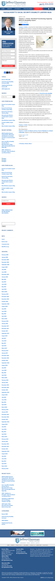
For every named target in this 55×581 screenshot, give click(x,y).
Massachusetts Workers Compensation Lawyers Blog (7, 117)
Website (9, 8)
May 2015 (4, 402)
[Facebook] (5, 73)
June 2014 (4, 429)
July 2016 (4, 367)
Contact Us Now (8, 65)
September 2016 (5, 362)
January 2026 (5, 257)
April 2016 (4, 375)
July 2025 (4, 269)
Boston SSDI (25, 134)
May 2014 (4, 431)
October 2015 (5, 389)
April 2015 (4, 404)
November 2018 (5, 299)
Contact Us (38, 8)
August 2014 (5, 424)
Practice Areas (28, 8)
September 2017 (5, 333)
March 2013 (4, 466)
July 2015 (4, 397)
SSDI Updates (6, 88)
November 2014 (5, 417)
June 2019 (4, 284)
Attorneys (18, 8)
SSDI (23, 136)
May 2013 (4, 461)
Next (30, 143)
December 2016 (5, 355)
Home (2, 8)
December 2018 (5, 296)
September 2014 (5, 421)
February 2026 (5, 254)
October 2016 (5, 360)
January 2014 (5, 441)
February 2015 (5, 409)
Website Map (38, 545)
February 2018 (5, 321)
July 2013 (4, 456)
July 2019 (4, 281)
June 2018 (4, 311)
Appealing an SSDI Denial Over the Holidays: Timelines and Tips (8, 500)
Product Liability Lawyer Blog (7, 123)
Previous (21, 143)
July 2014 (4, 426)
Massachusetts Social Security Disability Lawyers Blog (14, 3)
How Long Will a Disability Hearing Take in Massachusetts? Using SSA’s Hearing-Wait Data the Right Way (8, 144)
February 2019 (5, 294)
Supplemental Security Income (7, 86)
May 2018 (4, 313)
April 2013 (4, 463)
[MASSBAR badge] (37, 533)
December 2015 (5, 385)
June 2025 (4, 272)
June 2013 (4, 458)
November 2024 (5, 274)
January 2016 (5, 382)
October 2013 (5, 448)
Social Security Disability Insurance (7, 82)
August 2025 (5, 267)
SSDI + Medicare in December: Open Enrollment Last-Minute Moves (8, 151)
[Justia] (10, 73)
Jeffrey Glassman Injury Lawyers (17, 577)
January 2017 (5, 353)
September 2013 (5, 451)
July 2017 (4, 338)
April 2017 (4, 345)
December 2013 (5, 444)
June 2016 (4, 370)
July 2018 (4, 308)
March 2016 (4, 377)
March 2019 (4, 291)
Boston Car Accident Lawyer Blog (8, 105)
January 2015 (5, 412)
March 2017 (4, 348)
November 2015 (5, 387)
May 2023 (4, 279)
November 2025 (5, 262)
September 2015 (5, 392)
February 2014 (5, 439)
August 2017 (5, 335)
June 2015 (4, 399)
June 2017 (4, 340)
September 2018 (5, 303)
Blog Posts (45, 545)
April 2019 (4, 289)
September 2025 (5, 264)
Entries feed (4, 241)
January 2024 (5, 276)
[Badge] (18, 533)
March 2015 (4, 407)
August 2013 (5, 453)
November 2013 (5, 446)
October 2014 (5, 419)
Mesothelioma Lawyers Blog (8, 120)
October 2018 (5, 301)
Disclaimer (26, 545)
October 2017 (5, 331)
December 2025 (5, 259)
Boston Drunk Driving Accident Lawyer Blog (7, 108)
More (52, 8)
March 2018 (4, 318)
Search (14, 97)
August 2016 (5, 365)
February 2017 (5, 350)
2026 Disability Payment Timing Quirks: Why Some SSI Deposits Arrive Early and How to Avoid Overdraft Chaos (8, 136)
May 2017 (4, 343)
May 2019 (4, 286)
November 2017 (5, 328)
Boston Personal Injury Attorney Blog (7, 112)
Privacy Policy (19, 545)
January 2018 (5, 323)
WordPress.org (5, 246)
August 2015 (5, 394)
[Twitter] (7, 73)
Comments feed (5, 244)
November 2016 (5, 358)
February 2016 (5, 380)
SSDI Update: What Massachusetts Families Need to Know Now (7, 505)
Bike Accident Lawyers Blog (8, 126)
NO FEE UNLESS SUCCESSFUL (7, 211)
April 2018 (4, 316)
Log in (3, 239)
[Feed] (12, 73)
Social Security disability (46, 93)
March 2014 (4, 436)
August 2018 (5, 306)
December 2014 (5, 414)
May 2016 (4, 372)
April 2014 (4, 434)
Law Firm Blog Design (46, 577)
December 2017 (5, 326)
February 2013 (5, 468)
